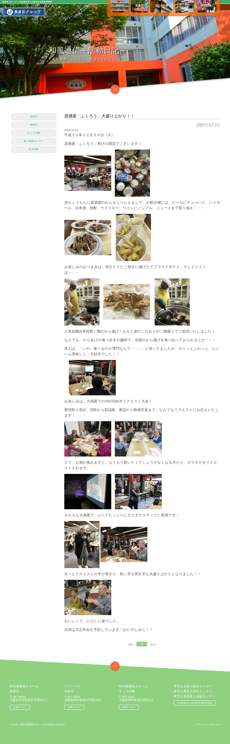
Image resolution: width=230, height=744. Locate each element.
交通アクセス (19, 707)
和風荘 (33, 124)
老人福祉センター (34, 141)
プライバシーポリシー (207, 724)
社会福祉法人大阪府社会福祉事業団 (194, 703)
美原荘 (33, 116)
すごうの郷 (33, 133)
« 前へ (130, 644)
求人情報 (34, 149)
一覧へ (142, 644)
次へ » (153, 644)
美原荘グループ (27, 12)
